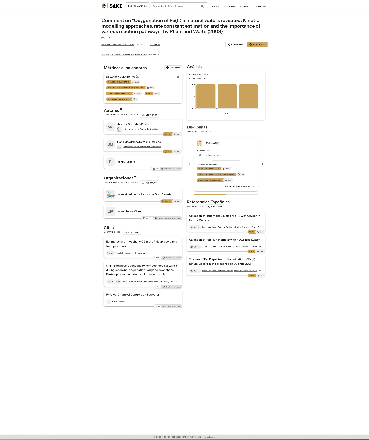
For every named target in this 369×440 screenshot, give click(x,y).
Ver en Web (257, 44)
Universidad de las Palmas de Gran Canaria (143, 194)
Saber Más (173, 67)
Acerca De (245, 6)
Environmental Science (220, 143)
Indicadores (230, 6)
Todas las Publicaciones (240, 186)
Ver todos (149, 115)
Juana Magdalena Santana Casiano (114, 55)
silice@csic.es (210, 437)
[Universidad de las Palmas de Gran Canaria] (119, 129)
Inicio (215, 6)
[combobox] (137, 6)
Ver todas (149, 182)
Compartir (235, 44)
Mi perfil (261, 6)
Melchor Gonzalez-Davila (137, 55)
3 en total (202, 78)
